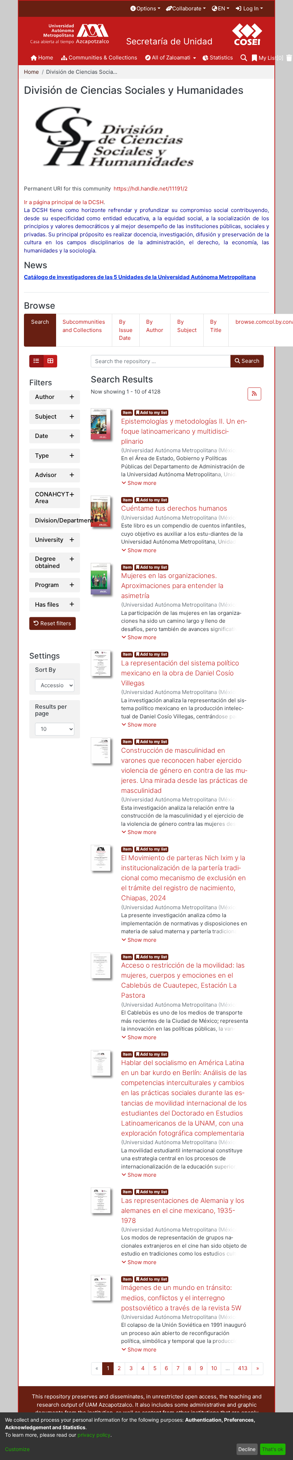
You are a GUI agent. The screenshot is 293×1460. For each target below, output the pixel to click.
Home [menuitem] (45, 57)
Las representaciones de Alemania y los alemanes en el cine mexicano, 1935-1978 (182, 1210)
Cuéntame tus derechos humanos (174, 508)
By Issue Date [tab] (126, 329)
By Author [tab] (154, 325)
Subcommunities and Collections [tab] (84, 325)
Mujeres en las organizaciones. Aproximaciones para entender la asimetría (172, 586)
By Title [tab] (216, 325)
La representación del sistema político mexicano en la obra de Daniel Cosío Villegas (180, 673)
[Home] (69, 34)
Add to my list (153, 412)
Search (249, 360)
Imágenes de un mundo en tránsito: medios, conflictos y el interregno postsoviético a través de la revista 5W (181, 1297)
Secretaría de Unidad (169, 41)
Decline (246, 1449)
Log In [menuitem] (250, 8)
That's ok (272, 1449)
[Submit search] (244, 58)
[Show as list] (36, 361)
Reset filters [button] (55, 623)
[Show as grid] (50, 361)
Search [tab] (40, 321)
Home (31, 71)
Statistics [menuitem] (221, 57)
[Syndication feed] (254, 393)
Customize (17, 1449)
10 (214, 1368)
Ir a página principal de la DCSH (64, 202)
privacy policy (94, 1435)
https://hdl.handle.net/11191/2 (151, 188)
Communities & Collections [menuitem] (103, 57)
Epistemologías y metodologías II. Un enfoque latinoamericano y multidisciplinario (184, 431)
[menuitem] (145, 9)
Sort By (45, 669)
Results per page (51, 710)
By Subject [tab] (187, 325)
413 (243, 1368)
